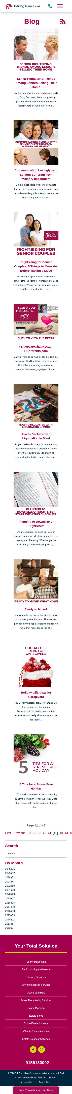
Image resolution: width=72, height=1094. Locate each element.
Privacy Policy (45, 1082)
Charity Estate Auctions (36, 1031)
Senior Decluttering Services (36, 1000)
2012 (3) (9, 927)
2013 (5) (9, 923)
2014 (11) (10, 919)
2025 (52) (10, 873)
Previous (19, 833)
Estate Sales (36, 1015)
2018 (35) (10, 902)
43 (61, 833)
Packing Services (36, 977)
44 (66, 833)
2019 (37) (10, 898)
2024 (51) (10, 877)
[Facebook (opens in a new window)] (33, 1049)
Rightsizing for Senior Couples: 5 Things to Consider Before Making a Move (36, 266)
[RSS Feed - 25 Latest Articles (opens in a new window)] (63, 21)
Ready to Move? (36, 609)
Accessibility (26, 1082)
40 (44, 833)
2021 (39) (10, 890)
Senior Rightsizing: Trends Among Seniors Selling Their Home (36, 83)
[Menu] (59, 6)
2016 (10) (10, 911)
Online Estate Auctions (36, 1023)
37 (29, 833)
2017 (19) (10, 906)
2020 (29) (10, 894)
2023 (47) (10, 881)
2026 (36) (10, 868)
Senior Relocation (36, 961)
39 (39, 833)
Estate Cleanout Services (36, 1038)
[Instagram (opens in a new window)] (41, 1049)
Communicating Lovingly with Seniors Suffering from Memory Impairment (36, 174)
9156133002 (37, 1063)
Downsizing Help (36, 992)
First (8, 833)
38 (34, 833)
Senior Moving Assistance (36, 969)
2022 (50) (10, 885)
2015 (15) (10, 915)
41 (49, 833)
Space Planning (36, 1008)
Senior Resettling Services (36, 984)
